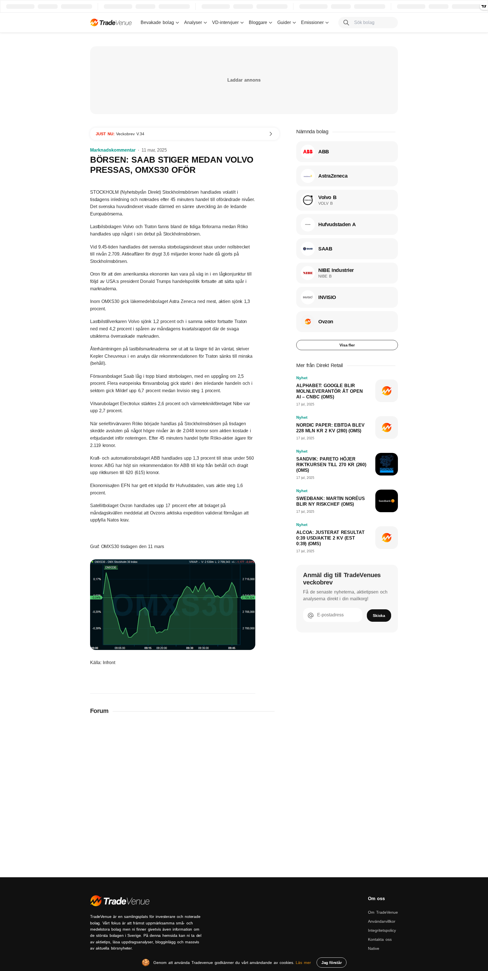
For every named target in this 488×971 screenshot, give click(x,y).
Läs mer (303, 962)
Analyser (193, 22)
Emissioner (312, 22)
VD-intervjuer (225, 22)
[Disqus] (184, 793)
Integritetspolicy (382, 930)
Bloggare (258, 22)
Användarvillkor (381, 921)
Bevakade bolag (157, 22)
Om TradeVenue (383, 912)
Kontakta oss (380, 939)
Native (373, 948)
